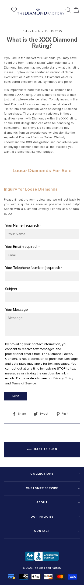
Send (16, 396)
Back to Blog (45, 449)
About (42, 502)
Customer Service (42, 488)
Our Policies (42, 517)
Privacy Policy (63, 378)
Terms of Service (24, 383)
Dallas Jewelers (32, 31)
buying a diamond (20, 147)
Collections (41, 474)
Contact (42, 531)
